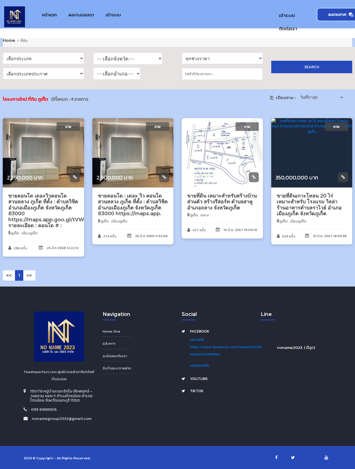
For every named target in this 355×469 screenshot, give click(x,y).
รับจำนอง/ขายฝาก (117, 368)
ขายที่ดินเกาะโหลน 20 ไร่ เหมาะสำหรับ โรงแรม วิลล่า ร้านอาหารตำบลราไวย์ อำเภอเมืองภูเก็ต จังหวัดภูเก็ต (309, 205)
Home (9, 40)
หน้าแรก (49, 14)
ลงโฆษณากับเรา (115, 356)
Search (311, 67)
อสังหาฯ (109, 343)
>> (29, 275)
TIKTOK (197, 391)
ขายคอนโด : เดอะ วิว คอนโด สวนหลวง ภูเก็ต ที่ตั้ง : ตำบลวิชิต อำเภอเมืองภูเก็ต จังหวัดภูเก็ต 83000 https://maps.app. (133, 205)
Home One (111, 331)
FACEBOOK (199, 331)
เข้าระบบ (113, 14)
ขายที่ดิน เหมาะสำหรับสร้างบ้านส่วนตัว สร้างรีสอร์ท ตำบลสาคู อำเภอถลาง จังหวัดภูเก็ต (222, 202)
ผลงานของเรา (81, 14)
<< (9, 275)
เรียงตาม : (286, 97)
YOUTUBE (199, 379)
